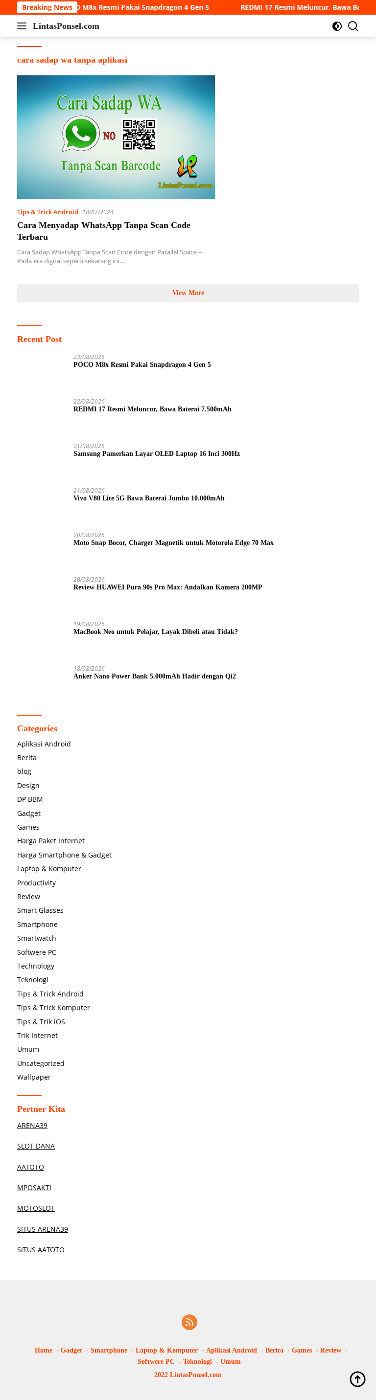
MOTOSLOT (36, 1208)
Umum (28, 1049)
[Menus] (23, 26)
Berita (27, 757)
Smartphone (37, 924)
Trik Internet (37, 1035)
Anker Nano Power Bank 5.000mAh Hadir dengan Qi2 (154, 676)
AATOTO (30, 1167)
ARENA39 (32, 1125)
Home (43, 1350)
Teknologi (32, 979)
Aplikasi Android (44, 743)
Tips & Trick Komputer (53, 1007)
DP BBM (30, 799)
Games (28, 827)
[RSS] (189, 1323)
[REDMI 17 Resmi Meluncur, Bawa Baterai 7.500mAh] (41, 416)
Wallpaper (34, 1077)
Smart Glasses (40, 910)
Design (28, 785)
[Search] (353, 26)
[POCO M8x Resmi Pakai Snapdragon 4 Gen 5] (41, 372)
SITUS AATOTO (41, 1249)
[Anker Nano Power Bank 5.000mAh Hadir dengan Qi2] (41, 683)
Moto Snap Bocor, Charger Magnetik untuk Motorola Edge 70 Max (173, 542)
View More (188, 292)
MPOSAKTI (34, 1187)
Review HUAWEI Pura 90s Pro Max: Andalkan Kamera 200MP (167, 587)
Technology (35, 966)
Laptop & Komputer (49, 868)
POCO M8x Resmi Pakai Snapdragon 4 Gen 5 (122, 7)
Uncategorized (41, 1063)
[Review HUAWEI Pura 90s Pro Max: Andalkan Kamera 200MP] (41, 594)
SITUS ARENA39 (42, 1229)
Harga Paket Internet (51, 840)
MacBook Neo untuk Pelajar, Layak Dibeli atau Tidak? (155, 631)
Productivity (36, 882)
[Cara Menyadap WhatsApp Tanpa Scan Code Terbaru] (116, 137)
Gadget (29, 813)
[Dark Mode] (337, 26)
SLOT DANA (36, 1146)
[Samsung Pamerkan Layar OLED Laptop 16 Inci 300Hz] (41, 461)
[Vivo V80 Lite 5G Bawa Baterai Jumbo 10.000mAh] (41, 505)
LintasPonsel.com (66, 26)
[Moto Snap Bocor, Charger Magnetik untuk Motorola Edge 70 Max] (41, 550)
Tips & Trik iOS (41, 1021)
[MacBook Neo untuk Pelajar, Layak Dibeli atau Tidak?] (41, 639)
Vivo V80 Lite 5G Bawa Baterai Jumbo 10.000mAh (149, 498)
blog (24, 771)
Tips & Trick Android (47, 211)
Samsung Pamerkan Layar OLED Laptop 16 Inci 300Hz (156, 453)
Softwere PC (36, 952)
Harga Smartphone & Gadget (64, 854)
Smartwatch (36, 938)
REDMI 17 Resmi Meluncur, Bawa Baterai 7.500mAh (152, 409)
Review (28, 896)
